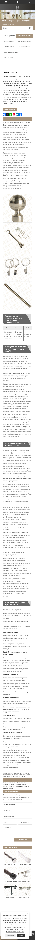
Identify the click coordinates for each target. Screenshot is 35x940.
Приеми (21, 935)
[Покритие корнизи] (25, 889)
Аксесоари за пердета (22, 786)
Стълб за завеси (21, 782)
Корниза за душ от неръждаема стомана (11, 864)
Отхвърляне (10, 935)
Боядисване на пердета (11, 897)
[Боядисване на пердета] (10, 889)
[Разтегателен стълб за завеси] (25, 873)
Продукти (11, 21)
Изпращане (23, 840)
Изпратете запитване (9, 109)
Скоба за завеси (21, 784)
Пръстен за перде (8, 786)
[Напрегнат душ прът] (25, 856)
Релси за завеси (8, 788)
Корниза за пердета (22, 21)
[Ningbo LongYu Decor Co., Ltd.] (17, 7)
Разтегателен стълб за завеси (25, 881)
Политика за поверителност (15, 932)
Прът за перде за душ (10, 881)
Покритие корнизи (24, 897)
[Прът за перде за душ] (10, 873)
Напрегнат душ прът (25, 864)
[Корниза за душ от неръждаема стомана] (10, 856)
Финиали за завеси (8, 784)
